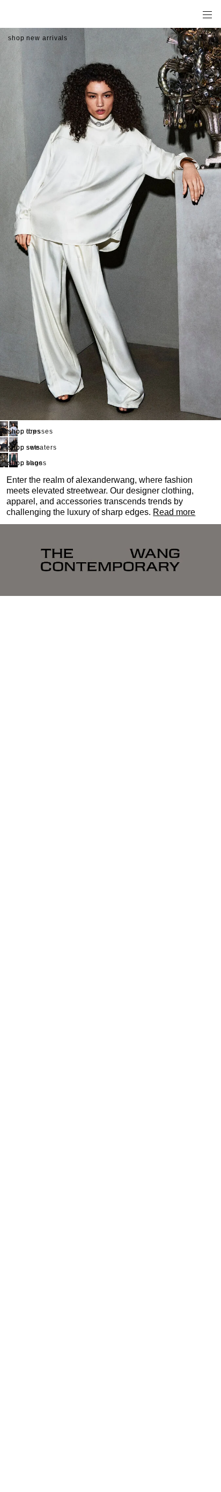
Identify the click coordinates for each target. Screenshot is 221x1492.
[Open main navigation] (207, 14)
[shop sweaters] (4, 444)
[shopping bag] (192, 14)
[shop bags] (4, 460)
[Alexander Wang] (54, 14)
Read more (174, 512)
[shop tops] (4, 428)
